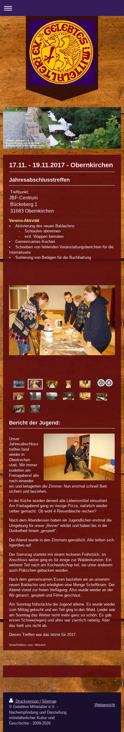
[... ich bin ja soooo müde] (18, 396)
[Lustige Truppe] (18, 384)
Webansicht (105, 705)
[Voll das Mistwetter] (51, 396)
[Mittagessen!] (18, 409)
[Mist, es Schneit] (35, 396)
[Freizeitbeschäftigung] (68, 396)
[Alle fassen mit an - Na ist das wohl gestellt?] (101, 397)
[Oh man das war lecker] (51, 384)
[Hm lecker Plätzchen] (62, 331)
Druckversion (27, 701)
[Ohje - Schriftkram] (85, 396)
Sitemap (49, 701)
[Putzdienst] (85, 384)
